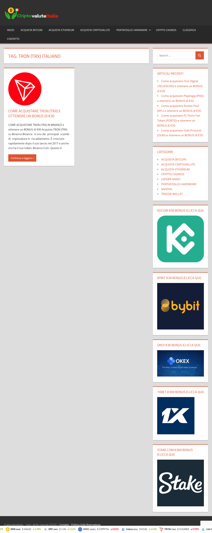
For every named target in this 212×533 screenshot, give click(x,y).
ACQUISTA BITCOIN (31, 30)
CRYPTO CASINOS (166, 30)
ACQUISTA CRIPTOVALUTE (95, 30)
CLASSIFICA (189, 30)
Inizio (10, 30)
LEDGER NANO (170, 179)
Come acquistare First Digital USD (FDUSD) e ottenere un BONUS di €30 (180, 86)
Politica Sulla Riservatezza (85, 524)
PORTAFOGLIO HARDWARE (131, 30)
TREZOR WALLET (172, 194)
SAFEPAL (166, 189)
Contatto (13, 39)
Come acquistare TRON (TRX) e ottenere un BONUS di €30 (34, 113)
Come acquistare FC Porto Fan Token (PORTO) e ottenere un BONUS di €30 (178, 120)
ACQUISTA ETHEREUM (61, 30)
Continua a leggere (21, 158)
